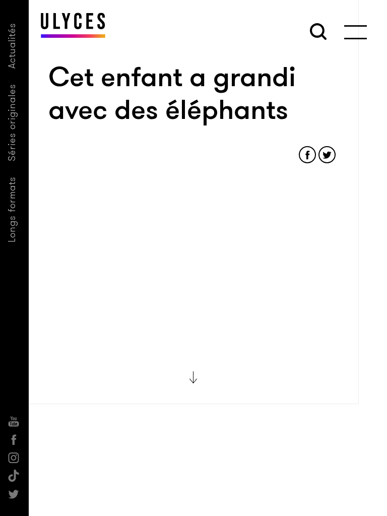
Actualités (12, 46)
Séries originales (12, 122)
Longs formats (12, 209)
